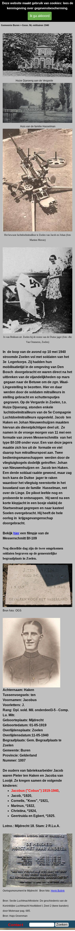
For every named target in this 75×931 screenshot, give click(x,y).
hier (16, 533)
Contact (15, 925)
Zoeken (62, 924)
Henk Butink (58, 890)
